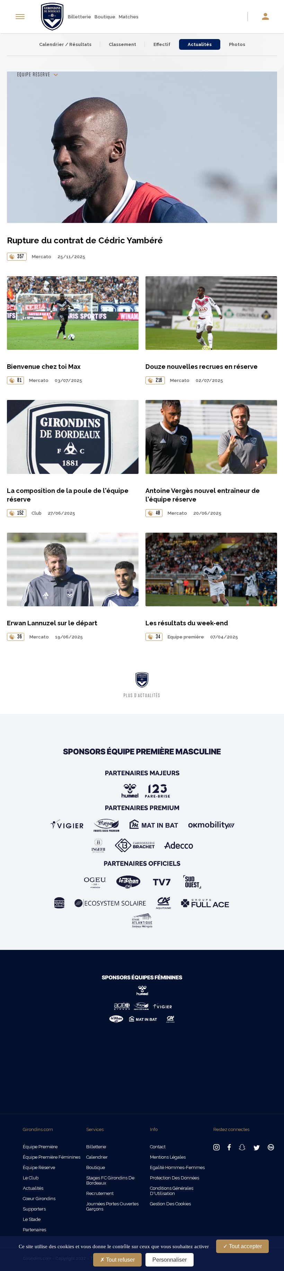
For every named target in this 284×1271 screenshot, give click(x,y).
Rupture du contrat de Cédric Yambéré (85, 240)
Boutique (105, 16)
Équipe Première (40, 1146)
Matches (129, 16)
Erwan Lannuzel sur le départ (52, 623)
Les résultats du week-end (186, 623)
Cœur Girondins (39, 1198)
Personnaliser (169, 1260)
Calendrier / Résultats (65, 44)
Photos (237, 44)
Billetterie (79, 16)
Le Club (30, 1177)
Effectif (161, 44)
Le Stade (32, 1219)
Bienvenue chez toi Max (44, 366)
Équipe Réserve (39, 1167)
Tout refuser (120, 1260)
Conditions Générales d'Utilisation (171, 1191)
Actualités (200, 44)
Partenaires (34, 1229)
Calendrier (97, 1157)
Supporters (34, 1209)
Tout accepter (245, 1246)
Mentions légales (168, 1157)
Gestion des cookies (170, 1203)
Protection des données (174, 1177)
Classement (122, 44)
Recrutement (100, 1193)
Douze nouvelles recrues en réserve (201, 366)
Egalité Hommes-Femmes (177, 1167)
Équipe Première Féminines (51, 1157)
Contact (158, 1146)
